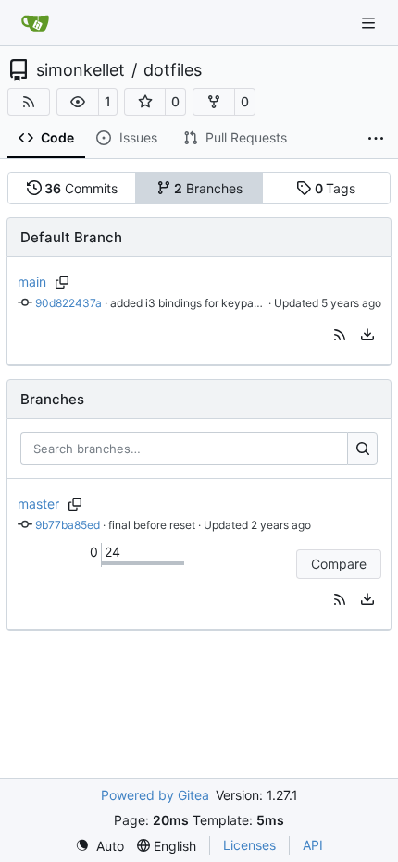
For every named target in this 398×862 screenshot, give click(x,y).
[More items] (376, 138)
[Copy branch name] (62, 282)
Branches (208, 188)
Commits (81, 188)
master (38, 503)
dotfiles (172, 70)
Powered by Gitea (155, 795)
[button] (77, 102)
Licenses (249, 845)
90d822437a (68, 303)
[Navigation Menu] (370, 22)
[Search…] (362, 448)
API (313, 845)
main (32, 281)
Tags (335, 188)
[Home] (35, 23)
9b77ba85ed (67, 525)
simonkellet (80, 70)
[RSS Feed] (28, 102)
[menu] (367, 335)
